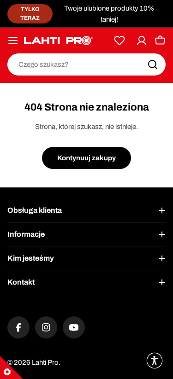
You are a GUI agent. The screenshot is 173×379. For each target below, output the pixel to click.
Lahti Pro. (46, 362)
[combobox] (86, 64)
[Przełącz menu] (12, 40)
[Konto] (141, 40)
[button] (154, 360)
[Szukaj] (152, 64)
